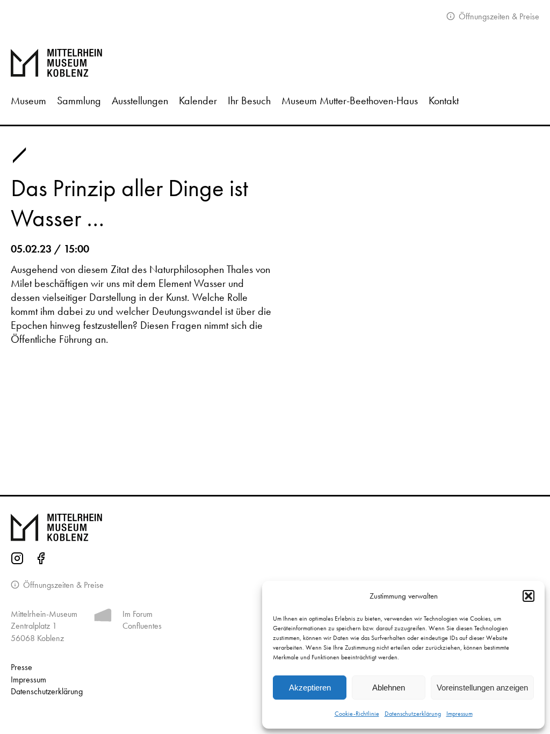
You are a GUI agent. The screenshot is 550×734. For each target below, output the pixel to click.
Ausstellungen (140, 100)
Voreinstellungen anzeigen (482, 687)
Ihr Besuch (249, 100)
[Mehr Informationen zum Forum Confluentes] (103, 617)
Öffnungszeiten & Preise (498, 16)
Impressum (459, 713)
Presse (21, 667)
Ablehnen (388, 687)
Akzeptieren (310, 687)
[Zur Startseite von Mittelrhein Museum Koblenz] (275, 528)
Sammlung (79, 100)
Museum (28, 100)
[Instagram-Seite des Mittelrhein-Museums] (17, 560)
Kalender (198, 100)
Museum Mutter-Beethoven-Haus (349, 100)
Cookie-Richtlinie (357, 713)
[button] (528, 596)
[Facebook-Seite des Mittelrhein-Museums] (40, 560)
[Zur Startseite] (275, 63)
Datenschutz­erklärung (47, 691)
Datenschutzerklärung (413, 713)
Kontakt (444, 100)
